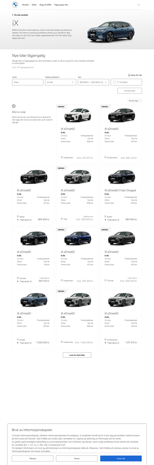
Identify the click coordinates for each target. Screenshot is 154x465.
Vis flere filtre (129, 91)
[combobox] (60, 82)
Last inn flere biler (77, 355)
